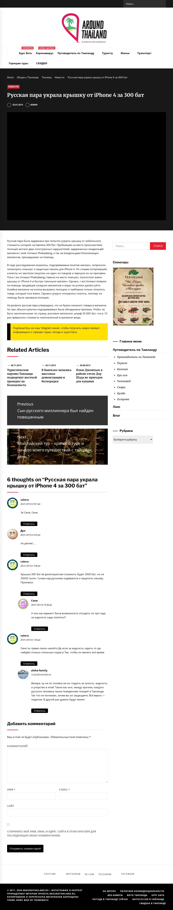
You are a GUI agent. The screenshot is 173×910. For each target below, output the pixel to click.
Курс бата (26, 51)
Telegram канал (50, 328)
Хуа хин (122, 375)
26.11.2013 (50, 365)
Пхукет (122, 363)
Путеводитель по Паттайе (136, 357)
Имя (11, 789)
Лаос (116, 407)
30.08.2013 (85, 365)
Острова (123, 399)
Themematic (41, 900)
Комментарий (17, 746)
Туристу (107, 53)
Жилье (125, 53)
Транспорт (144, 53)
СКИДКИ (41, 63)
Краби (121, 393)
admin (34, 104)
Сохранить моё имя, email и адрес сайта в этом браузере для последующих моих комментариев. (51, 833)
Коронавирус (45, 51)
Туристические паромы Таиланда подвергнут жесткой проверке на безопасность (22, 377)
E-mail (64, 789)
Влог (116, 415)
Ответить (29, 523)
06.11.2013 (16, 365)
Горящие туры (18, 63)
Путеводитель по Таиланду (76, 53)
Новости (13, 86)
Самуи (121, 387)
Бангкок (122, 369)
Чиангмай (124, 381)
